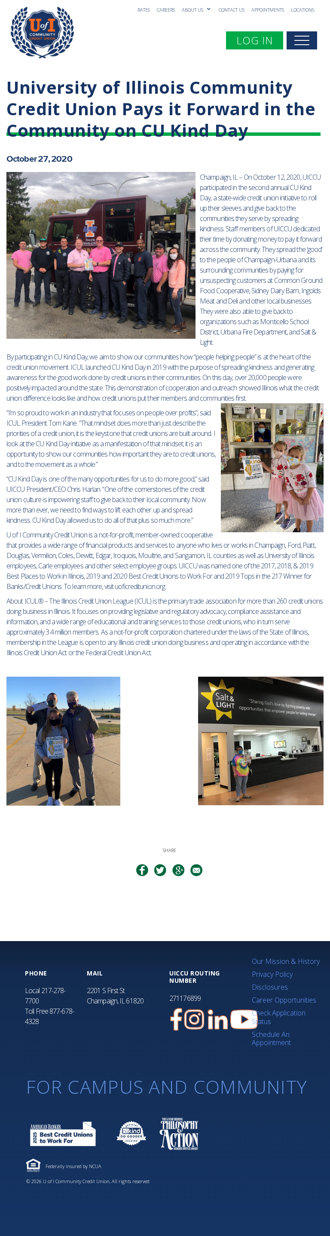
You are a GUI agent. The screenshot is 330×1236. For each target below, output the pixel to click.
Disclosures (270, 987)
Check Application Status (279, 1017)
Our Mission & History (286, 961)
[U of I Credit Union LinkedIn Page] (218, 1019)
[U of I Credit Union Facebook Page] (176, 1019)
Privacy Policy (272, 974)
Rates (144, 9)
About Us (193, 9)
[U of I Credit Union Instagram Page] (194, 1019)
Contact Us (231, 9)
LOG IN (259, 40)
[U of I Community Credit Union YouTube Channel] (244, 1019)
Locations (302, 9)
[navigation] (302, 40)
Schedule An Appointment (271, 1038)
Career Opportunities (284, 1000)
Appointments (267, 9)
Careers (166, 9)
